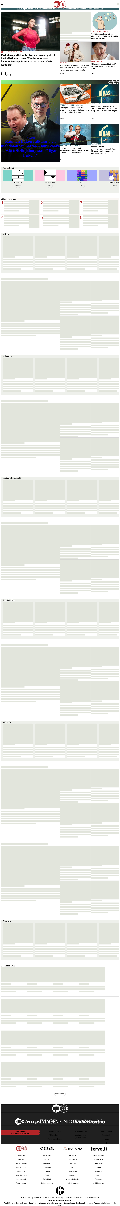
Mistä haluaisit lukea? (20, 1133)
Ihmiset (47, 1159)
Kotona (49, 1203)
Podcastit (21, 1171)
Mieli (99, 1167)
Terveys (98, 1179)
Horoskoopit (21, 1179)
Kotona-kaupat (70, 1203)
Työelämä (47, 1179)
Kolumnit (7, 356)
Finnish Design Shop (24, 1203)
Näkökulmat (21, 1167)
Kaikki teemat (21, 1183)
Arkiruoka (73, 1159)
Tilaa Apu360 (20, 1131)
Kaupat (73, 1163)
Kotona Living (58, 1203)
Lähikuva (7, 722)
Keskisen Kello (82, 1203)
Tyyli (47, 1175)
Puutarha (73, 1171)
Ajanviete (7, 921)
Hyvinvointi (98, 1159)
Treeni (47, 1171)
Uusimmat (21, 1155)
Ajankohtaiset (21, 1163)
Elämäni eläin (9, 600)
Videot (6, 234)
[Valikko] (2, 4)
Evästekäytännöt (77, 1198)
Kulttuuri (47, 1167)
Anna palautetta (55, 1139)
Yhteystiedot (54, 1135)
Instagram (106, 1139)
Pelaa (18, 186)
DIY (72, 1167)
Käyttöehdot (49, 1198)
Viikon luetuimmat (9, 199)
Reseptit (73, 1155)
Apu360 (21, 1159)
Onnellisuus (98, 1171)
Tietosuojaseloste (62, 1198)
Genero (43, 1203)
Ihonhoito (47, 1163)
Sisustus (73, 1175)
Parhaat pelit (9, 168)
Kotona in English (73, 1179)
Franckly (36, 1203)
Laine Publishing (95, 1203)
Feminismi (47, 1155)
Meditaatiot (99, 1163)
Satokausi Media (109, 1203)
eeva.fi (13, 1203)
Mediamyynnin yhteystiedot (80, 1136)
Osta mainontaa (80, 1131)
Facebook (106, 1135)
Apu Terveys (21, 1175)
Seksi (98, 1175)
